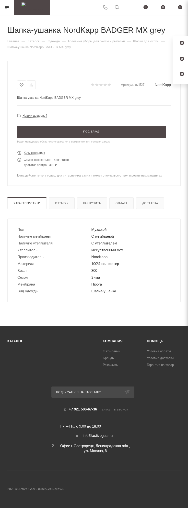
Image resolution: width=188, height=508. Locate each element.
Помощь (155, 341)
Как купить (92, 203)
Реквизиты (110, 365)
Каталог (15, 341)
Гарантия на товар (160, 365)
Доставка (150, 203)
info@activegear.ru (98, 435)
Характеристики (26, 203)
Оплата (122, 203)
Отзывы (62, 203)
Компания (112, 341)
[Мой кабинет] (128, 8)
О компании (111, 351)
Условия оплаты (159, 351)
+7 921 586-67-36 (83, 409)
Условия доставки (160, 358)
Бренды (108, 358)
